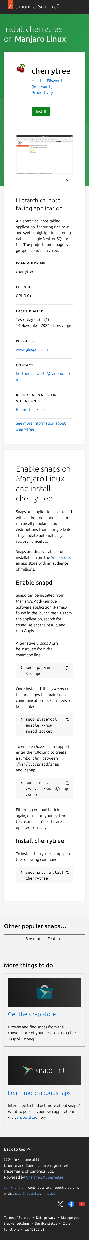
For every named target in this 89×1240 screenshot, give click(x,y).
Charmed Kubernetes (45, 1177)
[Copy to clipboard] (67, 667)
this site (49, 1193)
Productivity (42, 92)
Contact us (34, 1229)
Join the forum (15, 1187)
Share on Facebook (71, 1204)
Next (67, 181)
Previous (53, 181)
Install (41, 111)
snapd (17, 1193)
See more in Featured (45, 938)
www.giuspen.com (32, 349)
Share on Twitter (60, 1204)
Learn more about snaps (39, 1092)
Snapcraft (30, 1193)
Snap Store (60, 557)
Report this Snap (30, 409)
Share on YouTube (82, 1204)
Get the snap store (32, 1014)
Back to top (15, 1149)
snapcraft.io (27, 1117)
